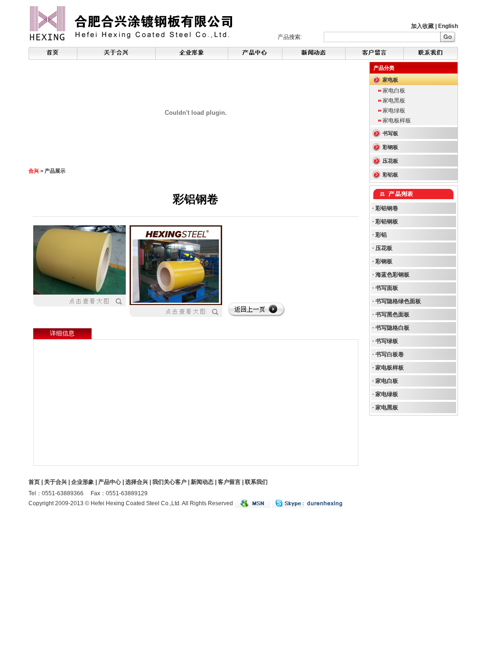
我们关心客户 (169, 482)
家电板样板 (397, 120)
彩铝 (381, 234)
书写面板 (386, 288)
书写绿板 (386, 341)
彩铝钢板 (386, 221)
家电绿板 (394, 110)
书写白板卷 (389, 354)
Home (52, 53)
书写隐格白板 (392, 327)
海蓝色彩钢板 (392, 274)
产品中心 (109, 482)
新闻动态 (202, 482)
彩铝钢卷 (386, 208)
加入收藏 (422, 26)
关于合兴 (55, 482)
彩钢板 (390, 147)
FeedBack (375, 53)
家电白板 (394, 90)
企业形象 (82, 482)
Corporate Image (191, 53)
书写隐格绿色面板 (398, 301)
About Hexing (116, 53)
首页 (34, 482)
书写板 (390, 133)
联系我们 (256, 482)
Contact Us (431, 53)
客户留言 (229, 482)
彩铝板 (390, 174)
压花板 (390, 161)
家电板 (390, 80)
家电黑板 (394, 100)
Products (314, 53)
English (448, 26)
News (255, 53)
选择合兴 (136, 482)
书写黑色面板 (392, 314)
